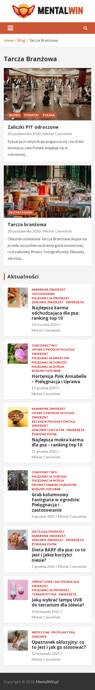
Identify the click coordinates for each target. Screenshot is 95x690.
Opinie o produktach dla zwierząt (53, 352)
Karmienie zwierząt (49, 289)
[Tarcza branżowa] (47, 191)
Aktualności (23, 276)
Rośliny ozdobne (46, 371)
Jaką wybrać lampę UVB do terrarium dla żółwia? (58, 602)
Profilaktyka (63, 632)
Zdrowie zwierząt (48, 302)
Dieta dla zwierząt (48, 531)
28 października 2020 (24, 231)
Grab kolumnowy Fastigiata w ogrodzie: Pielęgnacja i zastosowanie (56, 502)
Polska (49, 115)
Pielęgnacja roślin (48, 367)
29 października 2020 (24, 134)
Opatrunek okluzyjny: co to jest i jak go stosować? (59, 644)
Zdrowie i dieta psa (48, 430)
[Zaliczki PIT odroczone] (47, 94)
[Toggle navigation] (10, 28)
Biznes (14, 115)
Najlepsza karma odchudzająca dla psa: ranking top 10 (56, 313)
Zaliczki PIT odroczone (33, 127)
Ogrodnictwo (44, 345)
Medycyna (40, 632)
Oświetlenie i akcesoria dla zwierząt (55, 584)
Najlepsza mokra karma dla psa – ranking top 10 (58, 442)
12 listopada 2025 (46, 653)
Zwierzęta (75, 302)
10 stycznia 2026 (45, 324)
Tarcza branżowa (27, 224)
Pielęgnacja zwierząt (51, 298)
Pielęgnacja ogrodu (49, 362)
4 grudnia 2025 (43, 516)
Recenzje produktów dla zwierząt (53, 424)
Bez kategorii (20, 212)
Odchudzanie (43, 294)
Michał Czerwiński (57, 134)
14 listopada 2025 (46, 611)
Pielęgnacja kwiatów (50, 358)
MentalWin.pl (47, 681)
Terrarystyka (44, 594)
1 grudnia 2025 (43, 566)
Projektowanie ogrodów (54, 485)
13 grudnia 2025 (44, 388)
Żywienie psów (44, 434)
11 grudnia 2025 (44, 451)
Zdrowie (39, 636)
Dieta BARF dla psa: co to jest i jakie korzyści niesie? (59, 555)
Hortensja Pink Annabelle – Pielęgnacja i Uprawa (59, 378)
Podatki (31, 115)
